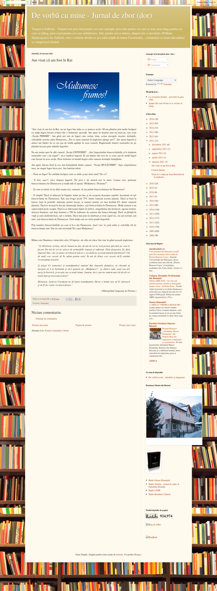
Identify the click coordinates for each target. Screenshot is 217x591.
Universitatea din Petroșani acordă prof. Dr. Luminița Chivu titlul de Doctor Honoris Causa (164, 254)
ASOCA (153, 360)
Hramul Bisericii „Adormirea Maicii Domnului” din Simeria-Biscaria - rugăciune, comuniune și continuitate (172, 335)
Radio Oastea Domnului (159, 480)
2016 (151, 200)
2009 (151, 231)
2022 (151, 136)
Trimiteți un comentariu (46, 318)
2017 (151, 196)
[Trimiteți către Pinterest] (79, 299)
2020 (151, 183)
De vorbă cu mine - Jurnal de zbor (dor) (91, 15)
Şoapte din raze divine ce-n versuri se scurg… (165, 104)
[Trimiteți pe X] (73, 299)
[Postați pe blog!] (70, 299)
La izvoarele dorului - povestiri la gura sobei (166, 98)
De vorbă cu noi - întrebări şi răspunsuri (167, 377)
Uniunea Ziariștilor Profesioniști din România (164, 277)
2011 (151, 222)
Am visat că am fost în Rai (163, 165)
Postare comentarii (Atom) (57, 330)
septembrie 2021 (159, 148)
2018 (151, 192)
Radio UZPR (154, 490)
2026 (151, 119)
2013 (151, 213)
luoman (119, 554)
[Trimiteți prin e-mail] (67, 299)
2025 (151, 123)
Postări (153, 59)
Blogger (137, 554)
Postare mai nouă (40, 325)
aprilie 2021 (157, 157)
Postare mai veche (127, 325)
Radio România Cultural (159, 494)
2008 (151, 235)
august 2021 (157, 153)
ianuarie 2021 (158, 161)
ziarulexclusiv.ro (157, 248)
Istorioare (45, 303)
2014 (151, 209)
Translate (167, 84)
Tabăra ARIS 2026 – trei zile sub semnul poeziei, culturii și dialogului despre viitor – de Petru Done (165, 283)
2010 (151, 226)
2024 (151, 127)
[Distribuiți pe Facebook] (76, 299)
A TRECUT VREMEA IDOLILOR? (165, 304)
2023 (151, 132)
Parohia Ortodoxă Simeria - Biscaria (162, 325)
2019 (151, 187)
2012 (151, 218)
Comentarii (155, 64)
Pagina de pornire (84, 325)
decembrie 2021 (159, 144)
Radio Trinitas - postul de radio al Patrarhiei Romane (164, 485)
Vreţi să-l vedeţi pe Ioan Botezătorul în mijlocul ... (167, 175)
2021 (151, 140)
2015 (151, 205)
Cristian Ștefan (158, 169)
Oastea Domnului (157, 302)
